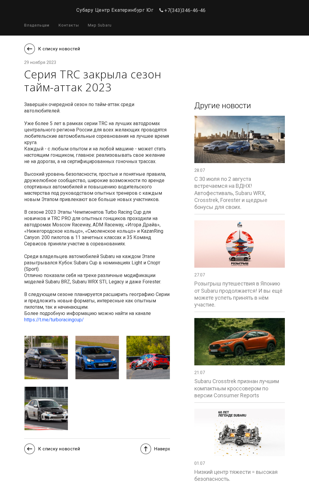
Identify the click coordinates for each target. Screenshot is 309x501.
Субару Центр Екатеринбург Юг (114, 10)
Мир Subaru (99, 25)
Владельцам (36, 25)
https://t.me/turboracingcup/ (54, 320)
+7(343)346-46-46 (184, 10)
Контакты (69, 25)
